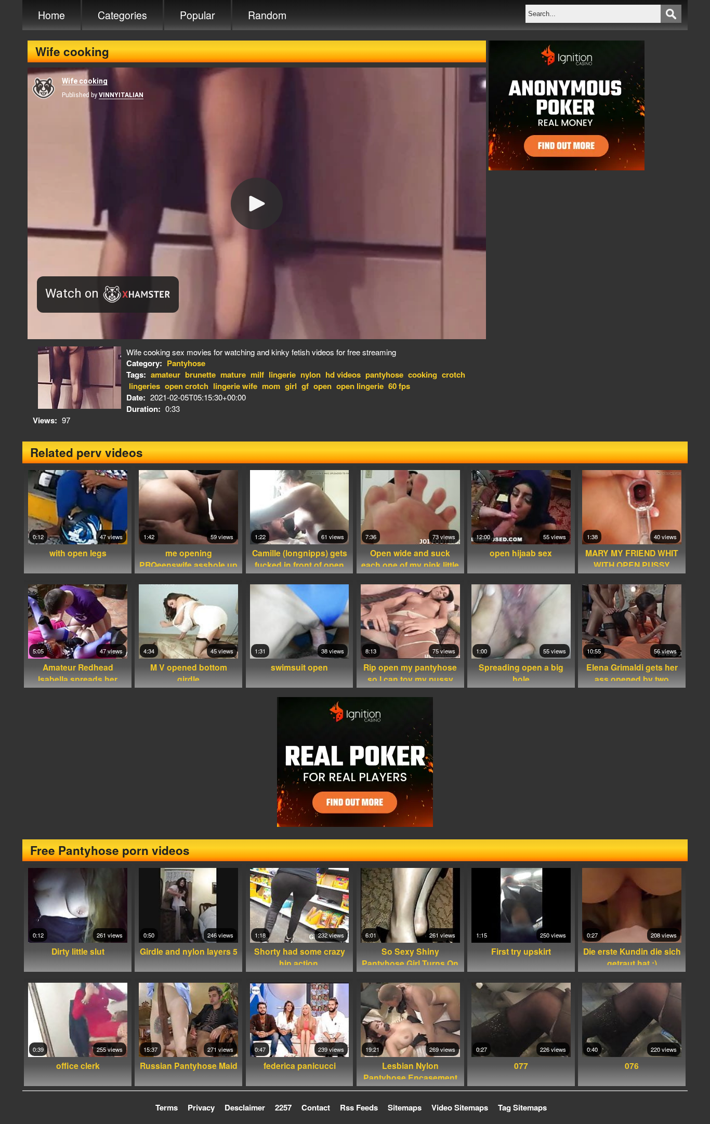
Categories (122, 15)
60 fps (399, 386)
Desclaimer (245, 1107)
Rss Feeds (359, 1107)
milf (257, 374)
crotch (453, 374)
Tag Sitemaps (522, 1107)
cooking (422, 374)
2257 (283, 1107)
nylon (310, 374)
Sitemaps (405, 1107)
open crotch (186, 386)
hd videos (343, 374)
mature (233, 374)
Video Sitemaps (459, 1107)
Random (267, 15)
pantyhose (384, 374)
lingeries (144, 386)
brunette (200, 374)
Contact (315, 1107)
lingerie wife (235, 386)
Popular (197, 15)
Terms (166, 1107)
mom (271, 386)
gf (305, 386)
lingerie (282, 374)
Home (51, 15)
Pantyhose (186, 363)
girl (291, 386)
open (322, 386)
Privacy (201, 1107)
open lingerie (360, 386)
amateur (165, 374)
